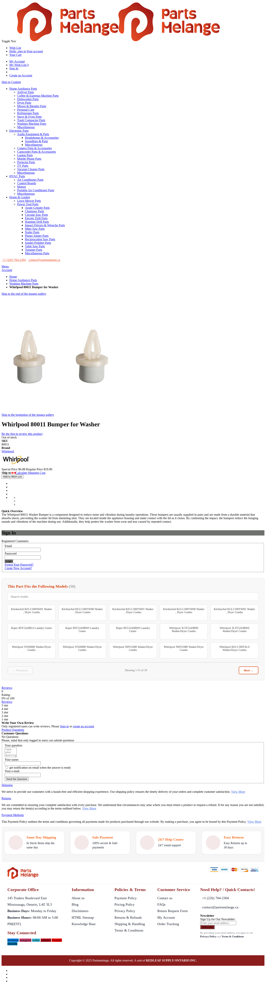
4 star (5, 708)
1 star (5, 719)
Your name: (12, 759)
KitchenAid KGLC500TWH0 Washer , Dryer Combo (183, 611)
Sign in (64, 726)
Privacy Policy (125, 911)
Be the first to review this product (22, 433)
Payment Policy (126, 898)
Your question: (14, 745)
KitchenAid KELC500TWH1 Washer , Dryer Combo (132, 611)
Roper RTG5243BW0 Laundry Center (133, 630)
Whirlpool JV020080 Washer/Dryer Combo (82, 648)
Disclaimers (80, 911)
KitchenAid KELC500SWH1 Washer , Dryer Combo (31, 611)
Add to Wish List (12, 476)
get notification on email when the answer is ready (40, 767)
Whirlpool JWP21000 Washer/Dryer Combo (133, 648)
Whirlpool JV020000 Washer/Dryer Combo (31, 648)
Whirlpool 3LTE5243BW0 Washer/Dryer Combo (234, 630)
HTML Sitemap (83, 917)
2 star (5, 715)
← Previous (20, 670)
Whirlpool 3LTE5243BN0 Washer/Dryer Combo (183, 630)
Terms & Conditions (129, 930)
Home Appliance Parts (23, 280)
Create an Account (20, 75)
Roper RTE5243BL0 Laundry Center (31, 628)
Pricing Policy (125, 904)
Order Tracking (168, 924)
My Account (17, 61)
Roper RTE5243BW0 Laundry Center (82, 630)
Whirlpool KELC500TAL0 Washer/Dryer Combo (234, 648)
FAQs (161, 904)
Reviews (7, 687)
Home (13, 276)
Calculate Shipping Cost (30, 472)
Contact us (164, 898)
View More (238, 791)
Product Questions (13, 729)
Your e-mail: (12, 771)
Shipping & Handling (130, 924)
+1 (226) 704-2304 (215, 898)
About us (78, 898)
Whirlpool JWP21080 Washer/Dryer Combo (184, 648)
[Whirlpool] (16, 465)
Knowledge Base (84, 924)
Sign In (13, 68)
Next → (248, 670)
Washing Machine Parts (23, 283)
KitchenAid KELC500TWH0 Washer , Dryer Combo (82, 611)
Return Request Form (172, 911)
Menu (5, 266)
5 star (5, 705)
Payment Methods (13, 815)
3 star (5, 712)
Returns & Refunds (128, 917)
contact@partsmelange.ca (220, 907)
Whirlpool (8, 451)
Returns (6, 798)
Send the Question (16, 779)
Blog (75, 904)
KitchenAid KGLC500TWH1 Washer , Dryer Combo (234, 611)
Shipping (7, 785)
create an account (83, 726)
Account (7, 270)
